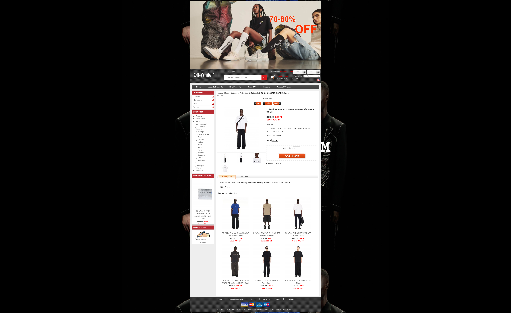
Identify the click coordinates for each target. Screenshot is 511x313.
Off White (278, 309)
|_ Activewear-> (200, 127)
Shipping (252, 299)
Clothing (234, 93)
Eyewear (196, 96)
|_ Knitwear (198, 140)
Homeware (197, 100)
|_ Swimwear (199, 155)
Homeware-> (200, 119)
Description (227, 177)
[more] (208, 176)
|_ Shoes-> (198, 168)
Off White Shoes (287, 309)
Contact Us (252, 87)
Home (226, 71)
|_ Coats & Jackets (201, 134)
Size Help (270, 124)
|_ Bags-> (197, 129)
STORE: (275, 129)
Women (196, 107)
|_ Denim (197, 137)
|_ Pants (197, 145)
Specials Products (215, 87)
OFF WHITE (272, 129)
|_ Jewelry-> (198, 165)
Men (195, 104)
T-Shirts (243, 93)
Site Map (266, 299)
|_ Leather (198, 142)
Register (266, 87)
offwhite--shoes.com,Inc (266, 309)
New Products (235, 87)
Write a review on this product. (203, 240)
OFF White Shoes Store (290, 71)
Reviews (244, 177)
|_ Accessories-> (200, 124)
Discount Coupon (284, 87)
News (278, 299)
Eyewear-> (200, 116)
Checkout (294, 79)
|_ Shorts (198, 150)
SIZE (269, 141)
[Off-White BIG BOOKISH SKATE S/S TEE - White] (241, 152)
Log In (232, 71)
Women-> (199, 171)
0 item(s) (285, 79)
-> (198, 121)
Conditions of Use (235, 299)
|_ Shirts (197, 147)
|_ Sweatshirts (200, 152)
